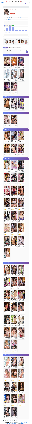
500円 (9, 92)
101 (15, 1)
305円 (23, 300)
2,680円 (9, 67)
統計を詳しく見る (7, 32)
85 (22, 43)
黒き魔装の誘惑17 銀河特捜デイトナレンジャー (24, 108)
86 (6, 43)
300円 (9, 125)
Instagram (23, 422)
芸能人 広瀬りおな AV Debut (14, 416)
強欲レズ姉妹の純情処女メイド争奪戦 (16, 124)
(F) (10, 43)
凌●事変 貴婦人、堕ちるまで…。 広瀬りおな (16, 195)
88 (9, 17)
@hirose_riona (10, 21)
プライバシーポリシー (11, 423)
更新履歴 (15, 423)
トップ (4, 6)
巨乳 (24, 1)
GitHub (26, 422)
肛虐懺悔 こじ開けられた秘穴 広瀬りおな (9, 195)
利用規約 (7, 423)
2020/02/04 (9, 19)
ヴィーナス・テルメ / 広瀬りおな (23, 366)
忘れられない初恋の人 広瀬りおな (23, 220)
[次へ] (15, 42)
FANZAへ (13, 13)
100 (21, 1)
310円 (16, 275)
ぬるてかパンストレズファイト (8, 153)
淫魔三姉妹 (5, 66)
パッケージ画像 (12, 47)
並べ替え (6, 50)
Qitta (19, 422)
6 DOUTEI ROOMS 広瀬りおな (22, 391)
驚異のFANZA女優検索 (3, 2)
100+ (12, 1)
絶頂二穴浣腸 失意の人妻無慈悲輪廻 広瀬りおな (24, 170)
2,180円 (16, 67)
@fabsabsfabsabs (23, 423)
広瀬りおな (21, 23)
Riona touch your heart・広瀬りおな (15, 324)
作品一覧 (6, 47)
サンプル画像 (18, 47)
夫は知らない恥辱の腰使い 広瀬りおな (9, 124)
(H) (26, 43)
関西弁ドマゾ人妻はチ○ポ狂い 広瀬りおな (24, 274)
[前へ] (4, 42)
